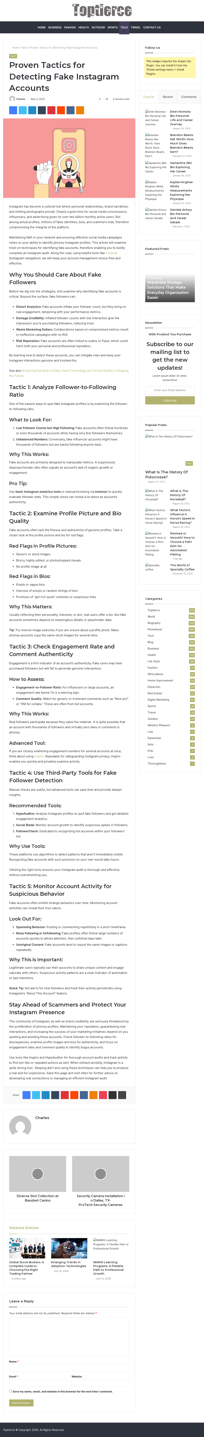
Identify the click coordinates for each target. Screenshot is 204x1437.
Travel (135, 27)
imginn (39, 756)
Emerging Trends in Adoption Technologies (68, 1264)
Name (14, 1361)
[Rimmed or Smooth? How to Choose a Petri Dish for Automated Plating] (156, 544)
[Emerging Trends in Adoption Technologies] (69, 1248)
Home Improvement (160, 680)
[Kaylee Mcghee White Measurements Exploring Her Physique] (156, 190)
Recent (168, 97)
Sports (113, 27)
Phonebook (155, 629)
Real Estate (155, 693)
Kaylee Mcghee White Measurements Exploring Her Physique (181, 190)
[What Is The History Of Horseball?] (156, 496)
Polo (150, 750)
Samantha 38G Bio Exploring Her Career (181, 167)
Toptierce (154, 610)
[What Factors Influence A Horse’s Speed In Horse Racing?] (156, 516)
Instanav (111, 253)
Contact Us (152, 27)
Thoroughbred (157, 763)
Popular (148, 97)
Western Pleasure (159, 725)
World (151, 616)
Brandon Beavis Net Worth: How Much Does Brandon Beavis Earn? (182, 143)
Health (83, 27)
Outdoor (98, 27)
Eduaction (154, 686)
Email (13, 1376)
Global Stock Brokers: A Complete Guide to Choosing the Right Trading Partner (26, 1267)
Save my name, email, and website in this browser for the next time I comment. (63, 1391)
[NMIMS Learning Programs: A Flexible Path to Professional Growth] (111, 1248)
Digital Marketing (158, 699)
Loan (151, 757)
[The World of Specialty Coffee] (156, 570)
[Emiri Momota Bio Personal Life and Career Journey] (156, 118)
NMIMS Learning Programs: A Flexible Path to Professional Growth (108, 1267)
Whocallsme (155, 674)
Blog (150, 642)
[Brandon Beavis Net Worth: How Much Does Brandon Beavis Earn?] (156, 145)
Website (77, 1376)
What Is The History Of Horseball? (179, 495)
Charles (20, 98)
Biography (154, 623)
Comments (189, 97)
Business (54, 27)
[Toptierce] (102, 10)
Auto (151, 744)
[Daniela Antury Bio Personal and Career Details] (156, 215)
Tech (124, 27)
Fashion (70, 27)
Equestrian (154, 738)
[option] (170, 280)
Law (150, 731)
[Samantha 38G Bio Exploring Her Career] (156, 168)
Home (42, 27)
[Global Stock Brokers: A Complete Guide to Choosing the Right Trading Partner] (27, 1248)
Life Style (154, 661)
